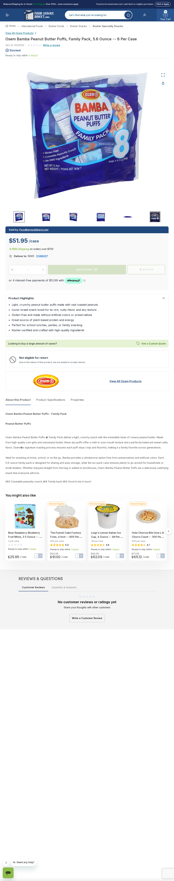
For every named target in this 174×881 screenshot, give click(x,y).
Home (12, 25)
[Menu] (7, 15)
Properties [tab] (77, 399)
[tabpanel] (87, 447)
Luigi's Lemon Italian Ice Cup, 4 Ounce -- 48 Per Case (106, 536)
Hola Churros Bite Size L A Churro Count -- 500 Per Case (148, 536)
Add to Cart (84, 269)
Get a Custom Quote (154, 343)
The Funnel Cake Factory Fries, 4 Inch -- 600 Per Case (65, 536)
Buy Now (148, 269)
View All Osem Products (19, 33)
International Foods (32, 26)
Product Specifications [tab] (50, 399)
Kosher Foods (56, 26)
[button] (144, 15)
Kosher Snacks (78, 26)
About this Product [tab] (18, 399)
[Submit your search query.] (128, 15)
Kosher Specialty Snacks (108, 26)
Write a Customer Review (87, 618)
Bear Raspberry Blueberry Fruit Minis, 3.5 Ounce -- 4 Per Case (24, 536)
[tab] (19, 216)
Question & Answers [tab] (64, 587)
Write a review (51, 45)
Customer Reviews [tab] (33, 587)
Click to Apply (162, 4)
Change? (42, 256)
